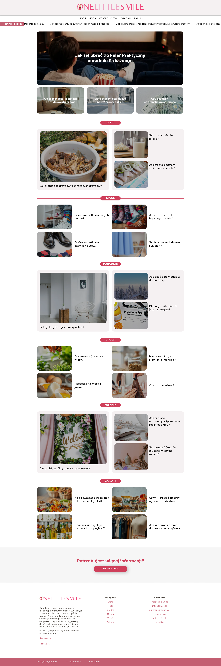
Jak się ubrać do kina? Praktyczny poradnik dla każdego (110, 58)
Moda (110, 198)
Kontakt (44, 643)
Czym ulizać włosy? (161, 385)
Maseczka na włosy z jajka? (87, 385)
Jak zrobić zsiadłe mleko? (161, 137)
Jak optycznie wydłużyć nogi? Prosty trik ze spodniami (110, 100)
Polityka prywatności (47, 661)
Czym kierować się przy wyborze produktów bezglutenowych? (164, 499)
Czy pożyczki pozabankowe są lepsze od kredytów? (160, 100)
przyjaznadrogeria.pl (159, 610)
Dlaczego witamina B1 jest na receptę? (163, 308)
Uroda (110, 339)
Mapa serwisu (74, 661)
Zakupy (110, 481)
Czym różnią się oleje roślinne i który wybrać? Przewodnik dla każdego (90, 527)
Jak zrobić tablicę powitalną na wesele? (66, 468)
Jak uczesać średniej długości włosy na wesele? (162, 451)
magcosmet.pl (159, 606)
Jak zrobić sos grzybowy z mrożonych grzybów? (71, 186)
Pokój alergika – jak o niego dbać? (62, 327)
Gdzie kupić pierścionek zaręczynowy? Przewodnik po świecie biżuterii (111, 24)
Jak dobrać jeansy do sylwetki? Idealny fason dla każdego (38, 24)
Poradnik (110, 263)
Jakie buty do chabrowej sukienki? (165, 244)
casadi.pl (159, 622)
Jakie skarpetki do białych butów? (91, 217)
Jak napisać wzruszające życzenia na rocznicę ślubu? (165, 421)
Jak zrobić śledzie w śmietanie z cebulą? (162, 166)
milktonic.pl (159, 618)
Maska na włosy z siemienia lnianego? (162, 358)
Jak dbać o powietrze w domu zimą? (164, 278)
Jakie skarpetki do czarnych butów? (86, 244)
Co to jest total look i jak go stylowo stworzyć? (60, 100)
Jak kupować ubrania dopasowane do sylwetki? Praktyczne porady (166, 527)
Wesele (110, 405)
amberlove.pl (159, 614)
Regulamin (94, 661)
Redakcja (45, 638)
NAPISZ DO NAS (110, 569)
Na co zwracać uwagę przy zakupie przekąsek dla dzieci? (91, 499)
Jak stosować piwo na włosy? (88, 358)
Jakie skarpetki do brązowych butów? (161, 217)
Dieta (111, 122)
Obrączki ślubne (159, 601)
